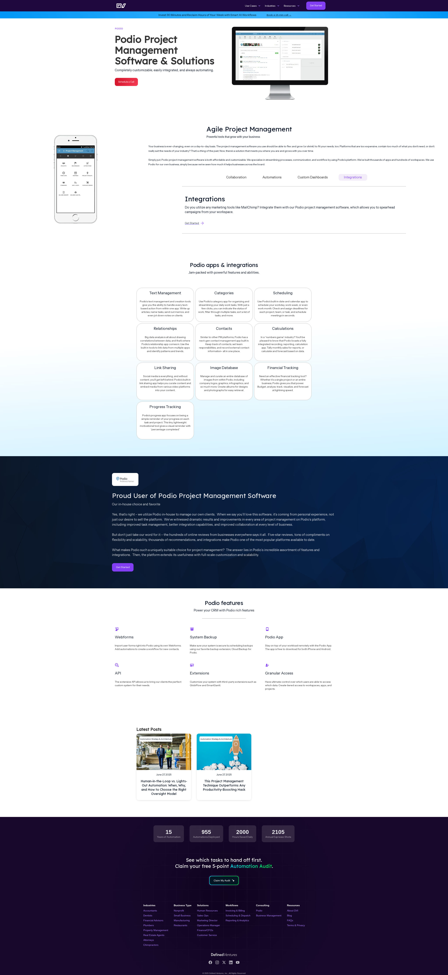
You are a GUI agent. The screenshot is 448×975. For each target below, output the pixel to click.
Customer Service (207, 935)
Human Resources (207, 910)
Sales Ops (202, 915)
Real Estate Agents (153, 935)
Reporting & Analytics (237, 920)
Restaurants (180, 925)
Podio (259, 910)
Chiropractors (150, 944)
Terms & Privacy (296, 925)
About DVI (292, 910)
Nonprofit (179, 910)
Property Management (155, 930)
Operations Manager (208, 925)
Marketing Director (207, 920)
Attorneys (148, 940)
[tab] (236, 177)
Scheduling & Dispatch (238, 915)
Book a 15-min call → (279, 14)
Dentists (147, 915)
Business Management (268, 915)
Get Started (123, 567)
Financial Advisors (153, 920)
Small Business (182, 915)
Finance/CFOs (205, 930)
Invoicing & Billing (235, 910)
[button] (253, 5)
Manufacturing (182, 920)
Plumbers (148, 925)
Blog (289, 915)
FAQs (290, 920)
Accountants (150, 910)
